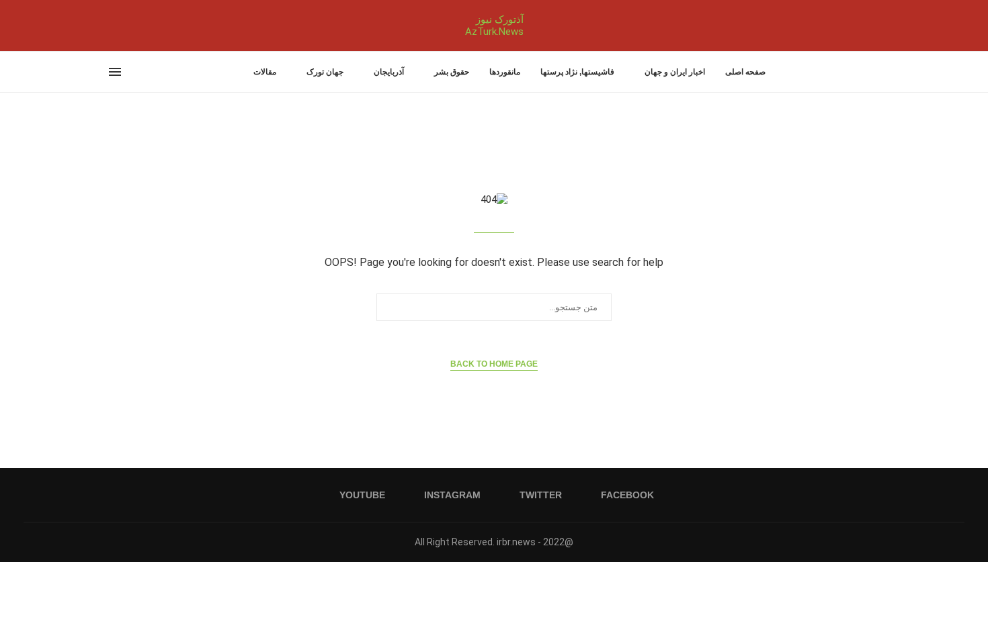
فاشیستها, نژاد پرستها (577, 72)
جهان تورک (324, 72)
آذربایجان (389, 72)
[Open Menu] (115, 72)
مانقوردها (504, 72)
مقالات (264, 72)
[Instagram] (109, 25)
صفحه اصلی (745, 72)
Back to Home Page (494, 364)
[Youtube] (101, 25)
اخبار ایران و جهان (675, 72)
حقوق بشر (451, 72)
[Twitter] (117, 25)
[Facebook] (129, 25)
